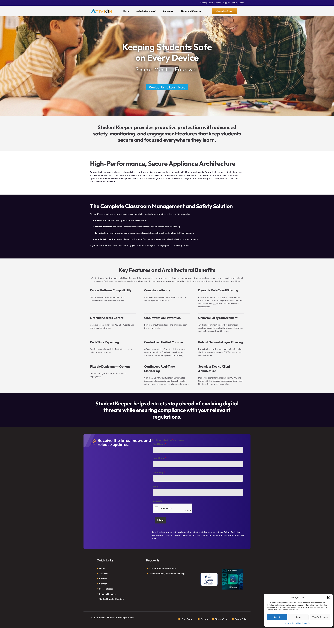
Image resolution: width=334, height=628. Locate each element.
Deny (298, 617)
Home (203, 2)
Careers (218, 2)
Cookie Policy (289, 623)
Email (157, 486)
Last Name (159, 458)
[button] (328, 597)
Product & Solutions (145, 10)
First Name (159, 444)
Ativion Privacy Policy (303, 623)
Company (168, 10)
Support (226, 2)
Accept (277, 617)
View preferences (319, 617)
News (234, 2)
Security (157, 501)
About (210, 2)
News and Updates (191, 10)
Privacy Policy (230, 532)
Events (241, 2)
